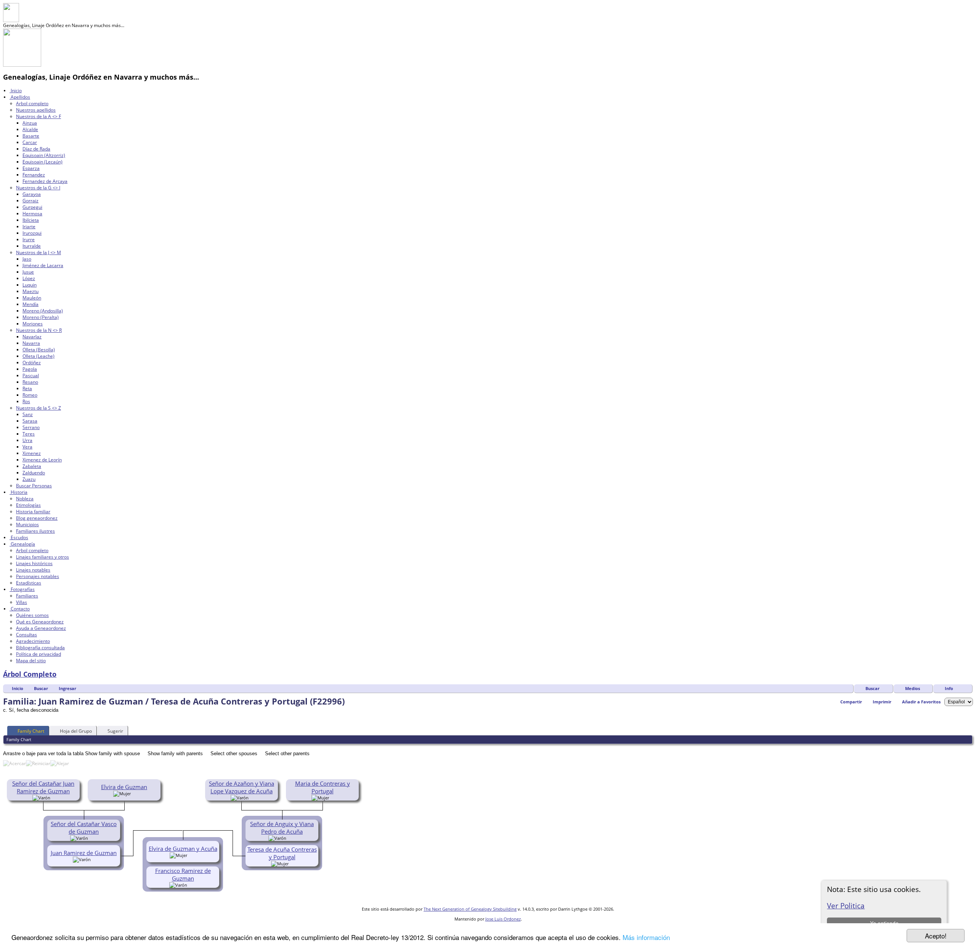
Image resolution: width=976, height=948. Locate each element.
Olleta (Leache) (38, 356)
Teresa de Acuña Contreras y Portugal (282, 853)
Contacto (20, 608)
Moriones (32, 323)
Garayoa (31, 194)
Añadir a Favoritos (921, 702)
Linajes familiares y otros (42, 557)
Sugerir (115, 731)
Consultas (26, 634)
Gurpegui (32, 207)
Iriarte (28, 226)
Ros (26, 401)
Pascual (30, 375)
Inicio (16, 90)
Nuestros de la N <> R (39, 330)
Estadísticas (28, 583)
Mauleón (31, 298)
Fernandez (33, 174)
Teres (28, 434)
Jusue (28, 272)
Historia (18, 492)
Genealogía (22, 544)
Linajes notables (33, 570)
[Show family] (93, 837)
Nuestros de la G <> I (38, 187)
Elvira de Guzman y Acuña (183, 848)
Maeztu (30, 291)
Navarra (31, 343)
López (28, 278)
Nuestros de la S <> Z (38, 408)
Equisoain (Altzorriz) (43, 155)
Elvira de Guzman (124, 787)
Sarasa (29, 421)
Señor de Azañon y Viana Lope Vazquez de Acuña (241, 787)
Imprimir (882, 702)
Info (949, 688)
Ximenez (31, 453)
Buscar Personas (34, 485)
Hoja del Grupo (76, 731)
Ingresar (67, 688)
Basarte (30, 136)
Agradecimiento (33, 641)
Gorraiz (30, 200)
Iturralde (31, 246)
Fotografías (22, 589)
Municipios (27, 524)
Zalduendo (33, 472)
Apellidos (20, 97)
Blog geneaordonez (37, 518)
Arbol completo (32, 103)
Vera (27, 447)
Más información (646, 937)
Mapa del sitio (31, 660)
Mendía (30, 304)
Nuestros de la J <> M (38, 252)
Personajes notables (37, 576)
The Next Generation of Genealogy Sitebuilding (470, 909)
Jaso (26, 259)
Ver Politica (846, 905)
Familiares (27, 595)
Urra (27, 440)
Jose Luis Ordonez (503, 919)
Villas (21, 602)
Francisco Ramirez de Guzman (183, 874)
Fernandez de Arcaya (44, 181)
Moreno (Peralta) (40, 317)
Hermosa (32, 213)
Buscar (872, 688)
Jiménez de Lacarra (42, 265)
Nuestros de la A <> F (38, 116)
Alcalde (30, 129)
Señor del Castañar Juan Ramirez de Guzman (43, 787)
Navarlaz (32, 336)
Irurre (28, 239)
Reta (27, 388)
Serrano (31, 427)
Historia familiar (33, 511)
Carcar (29, 142)
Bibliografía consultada (40, 647)
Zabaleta (31, 466)
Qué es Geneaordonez (40, 621)
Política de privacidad (38, 654)
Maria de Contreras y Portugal (322, 787)
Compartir (851, 702)
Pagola (29, 369)
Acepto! (936, 935)
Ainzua (29, 123)
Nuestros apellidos (36, 110)
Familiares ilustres (35, 531)
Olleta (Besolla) (38, 349)
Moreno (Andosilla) (42, 310)
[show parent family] (53, 797)
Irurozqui (32, 233)
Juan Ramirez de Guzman (84, 853)
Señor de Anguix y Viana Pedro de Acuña (282, 827)
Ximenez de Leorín (42, 459)
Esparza (31, 168)
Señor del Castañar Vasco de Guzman (84, 827)
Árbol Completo (29, 674)
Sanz (27, 414)
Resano (30, 382)
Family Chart (31, 731)
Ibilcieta (30, 220)
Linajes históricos (34, 563)
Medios (912, 688)
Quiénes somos (32, 615)
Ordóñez (31, 362)
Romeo (29, 395)
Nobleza (25, 498)
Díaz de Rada (36, 149)
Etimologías (28, 505)
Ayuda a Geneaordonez (41, 628)
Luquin (29, 285)
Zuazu (28, 479)
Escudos (19, 537)
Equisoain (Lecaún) (42, 162)
